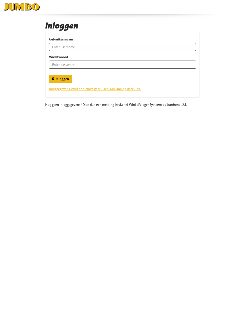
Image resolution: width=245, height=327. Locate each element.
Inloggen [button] (61, 79)
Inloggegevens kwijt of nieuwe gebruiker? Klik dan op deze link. (95, 89)
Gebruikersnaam (61, 39)
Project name (24, 7)
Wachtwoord (58, 57)
